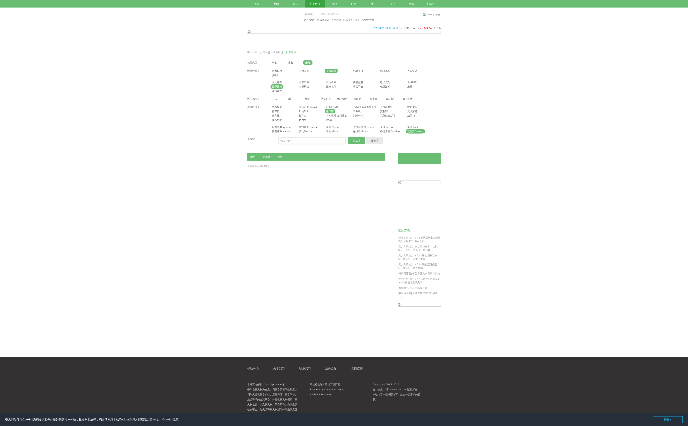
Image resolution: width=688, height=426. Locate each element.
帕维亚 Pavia (360, 131)
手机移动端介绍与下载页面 (325, 384)
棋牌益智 (358, 82)
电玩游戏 (385, 86)
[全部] (308, 62)
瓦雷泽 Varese (415, 131)
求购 (274, 62)
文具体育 (277, 82)
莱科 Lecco (386, 127)
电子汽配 (385, 82)
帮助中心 (253, 368)
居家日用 (277, 70)
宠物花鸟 (331, 86)
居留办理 (277, 394)
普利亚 (276, 115)
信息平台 (252, 409)
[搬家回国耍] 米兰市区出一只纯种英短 (419, 273)
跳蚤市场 (278, 52)
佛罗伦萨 (342, 98)
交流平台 (265, 399)
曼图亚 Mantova (281, 131)
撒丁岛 (303, 115)
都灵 (307, 98)
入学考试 (336, 19)
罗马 (274, 98)
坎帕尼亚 (412, 107)
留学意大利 (368, 19)
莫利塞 (384, 111)
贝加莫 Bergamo (281, 127)
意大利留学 (273, 389)
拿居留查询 (323, 19)
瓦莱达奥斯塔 (387, 115)
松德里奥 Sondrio (390, 131)
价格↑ (281, 156)
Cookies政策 (170, 419)
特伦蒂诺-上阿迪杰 (336, 115)
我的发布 (409, 169)
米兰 (290, 98)
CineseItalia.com (397, 389)
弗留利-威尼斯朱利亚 (365, 107)
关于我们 (279, 368)
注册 (437, 14)
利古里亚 (304, 111)
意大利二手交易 (273, 404)
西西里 (303, 119)
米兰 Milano (332, 131)
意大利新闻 (276, 409)
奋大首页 (252, 52)
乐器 (409, 86)
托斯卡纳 (358, 115)
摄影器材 (291, 52)
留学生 (286, 389)
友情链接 (357, 368)
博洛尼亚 (326, 98)
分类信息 (265, 52)
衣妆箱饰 (304, 70)
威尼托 (411, 115)
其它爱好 (277, 90)
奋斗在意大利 (254, 389)
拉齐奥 (276, 111)
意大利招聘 (286, 399)
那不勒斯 (407, 98)
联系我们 (305, 368)
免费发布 (419, 158)
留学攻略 (265, 394)
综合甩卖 (385, 70)
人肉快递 (412, 70)
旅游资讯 (252, 399)
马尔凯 (357, 111)
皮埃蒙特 (412, 111)
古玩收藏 (331, 82)
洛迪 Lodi (412, 127)
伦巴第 (330, 111)
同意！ (668, 419)
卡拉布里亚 (386, 107)
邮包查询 (348, 19)
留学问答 (290, 394)
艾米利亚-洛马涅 (308, 107)
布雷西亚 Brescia (308, 127)
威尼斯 (390, 98)
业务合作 (331, 368)
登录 (429, 14)
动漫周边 (304, 86)
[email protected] (274, 384)
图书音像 (304, 82)
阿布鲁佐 (277, 107)
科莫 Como (332, 127)
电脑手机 (358, 70)
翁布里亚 (277, 119)
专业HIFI (412, 82)
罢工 (357, 19)
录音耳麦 (358, 86)
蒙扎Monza (305, 131)
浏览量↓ (267, 156)
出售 (290, 62)
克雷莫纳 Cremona (363, 127)
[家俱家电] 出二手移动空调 (412, 287)
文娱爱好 (331, 70)
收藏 (431, 169)
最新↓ (253, 156)
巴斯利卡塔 (332, 107)
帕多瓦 (373, 98)
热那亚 (357, 98)
